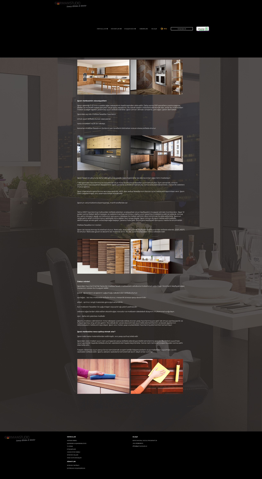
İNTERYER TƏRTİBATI (73, 465)
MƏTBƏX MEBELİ (72, 440)
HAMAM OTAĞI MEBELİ (73, 452)
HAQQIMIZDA (129, 29)
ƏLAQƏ (154, 29)
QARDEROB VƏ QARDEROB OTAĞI (76, 443)
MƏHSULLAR (101, 29)
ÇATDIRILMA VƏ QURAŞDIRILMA (76, 468)
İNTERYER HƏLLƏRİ (72, 455)
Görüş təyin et (182, 29)
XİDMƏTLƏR (115, 29)
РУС (165, 29)
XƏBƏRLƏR (144, 29)
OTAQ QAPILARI (71, 449)
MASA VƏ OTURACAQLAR (74, 457)
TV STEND (70, 446)
